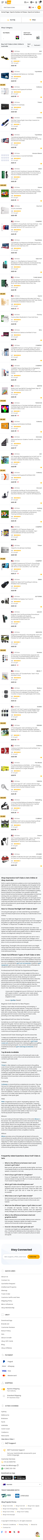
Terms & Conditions (9, 1525)
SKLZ (40, 51)
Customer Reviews (8, 1327)
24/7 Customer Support (16, 1450)
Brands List (5, 1324)
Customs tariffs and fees (10, 1297)
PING (2, 1102)
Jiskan (40, 169)
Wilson (3, 1136)
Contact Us (5, 1280)
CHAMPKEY (39, 221)
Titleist (40, 102)
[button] (27, 2)
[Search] (39, 7)
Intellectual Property (8, 1287)
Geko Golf (39, 259)
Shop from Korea (26, 1509)
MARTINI (39, 386)
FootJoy (39, 314)
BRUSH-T (39, 671)
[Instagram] (7, 1532)
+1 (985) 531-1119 (9, 1468)
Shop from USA (8, 1506)
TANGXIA (39, 781)
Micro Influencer (7, 1304)
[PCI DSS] (6, 1496)
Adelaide (4, 1425)
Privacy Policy (23, 1525)
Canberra (4, 1432)
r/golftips (13, 1000)
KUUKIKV (39, 707)
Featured (37, 45)
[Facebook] (3, 1532)
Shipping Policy (6, 1301)
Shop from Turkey (23, 1512)
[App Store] (7, 1478)
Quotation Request (8, 1284)
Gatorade (39, 437)
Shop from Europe (9, 1515)
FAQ (2, 1334)
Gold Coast (5, 1429)
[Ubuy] (8, 2)
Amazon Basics (37, 153)
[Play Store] (20, 1478)
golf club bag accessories (24, 1047)
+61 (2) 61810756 (10, 1462)
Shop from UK (20, 1506)
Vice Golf (39, 206)
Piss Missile (38, 762)
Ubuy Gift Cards (7, 1341)
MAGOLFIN (39, 632)
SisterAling (38, 800)
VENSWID (39, 725)
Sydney (3, 1412)
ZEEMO (40, 579)
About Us (4, 1277)
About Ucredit (6, 1338)
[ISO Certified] (21, 1495)
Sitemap (4, 1290)
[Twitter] (16, 1532)
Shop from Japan (33, 1506)
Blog (3, 1345)
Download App (6, 1320)
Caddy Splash (37, 277)
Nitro (40, 330)
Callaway (39, 87)
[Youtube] (11, 1532)
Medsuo (39, 688)
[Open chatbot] (37, 1534)
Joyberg (39, 508)
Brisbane (4, 1418)
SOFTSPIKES (38, 596)
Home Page (5, 12)
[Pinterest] (20, 1532)
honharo (39, 118)
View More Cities (7, 1439)
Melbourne (5, 1415)
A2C (40, 454)
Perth (3, 1422)
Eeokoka (39, 652)
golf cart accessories (24, 963)
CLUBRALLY (39, 818)
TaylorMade (38, 71)
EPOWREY (39, 854)
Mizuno (37, 1119)
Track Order (5, 1294)
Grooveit (39, 488)
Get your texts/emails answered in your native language (21, 1454)
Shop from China (8, 1512)
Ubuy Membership (7, 1308)
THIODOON (38, 403)
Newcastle (5, 1436)
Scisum (39, 835)
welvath (39, 612)
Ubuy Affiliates (6, 1348)
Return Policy (6, 1331)
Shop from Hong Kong (10, 1509)
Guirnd (40, 187)
